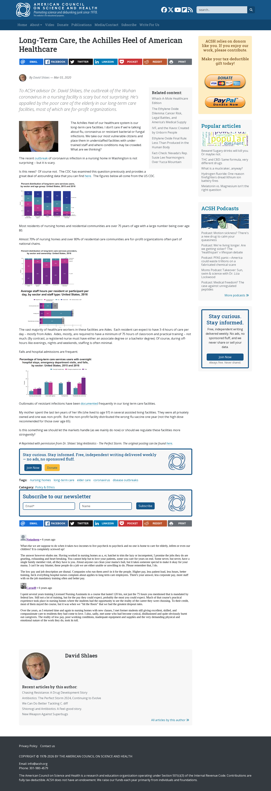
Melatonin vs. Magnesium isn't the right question (225, 188)
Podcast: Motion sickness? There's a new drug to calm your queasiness (225, 236)
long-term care (64, 480)
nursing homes (40, 480)
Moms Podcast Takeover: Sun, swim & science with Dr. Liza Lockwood (222, 273)
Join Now (33, 468)
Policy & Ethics (45, 487)
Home (22, 25)
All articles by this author (168, 720)
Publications (81, 25)
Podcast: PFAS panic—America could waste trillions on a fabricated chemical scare (221, 261)
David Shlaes (41, 77)
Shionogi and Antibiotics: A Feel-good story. (52, 709)
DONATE (225, 77)
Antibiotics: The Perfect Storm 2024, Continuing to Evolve (61, 698)
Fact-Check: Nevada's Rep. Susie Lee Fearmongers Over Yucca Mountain (169, 157)
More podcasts (235, 295)
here (88, 176)
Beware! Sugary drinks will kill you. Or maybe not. (225, 152)
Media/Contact (106, 25)
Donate (62, 25)
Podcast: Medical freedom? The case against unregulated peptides (222, 285)
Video (49, 25)
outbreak (41, 158)
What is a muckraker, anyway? (222, 168)
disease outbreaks (125, 480)
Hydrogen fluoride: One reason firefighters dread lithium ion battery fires (222, 177)
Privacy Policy (28, 746)
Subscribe (128, 25)
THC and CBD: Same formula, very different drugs (224, 161)
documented (89, 403)
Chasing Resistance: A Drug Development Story (54, 692)
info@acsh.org (38, 764)
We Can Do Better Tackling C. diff (45, 703)
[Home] (60, 9)
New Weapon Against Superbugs (45, 714)
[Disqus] (105, 579)
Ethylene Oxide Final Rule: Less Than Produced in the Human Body (170, 142)
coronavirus (101, 480)
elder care (84, 480)
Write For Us (149, 25)
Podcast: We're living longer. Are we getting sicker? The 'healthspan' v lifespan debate (223, 248)
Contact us (47, 746)
